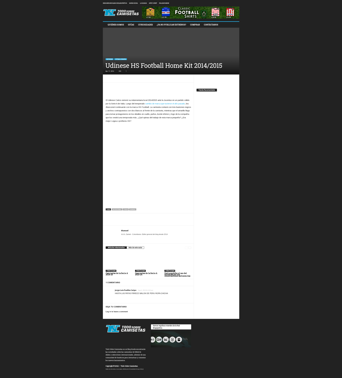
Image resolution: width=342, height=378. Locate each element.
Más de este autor (135, 248)
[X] (233, 3)
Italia (126, 209)
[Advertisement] (148, 91)
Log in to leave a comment (117, 312)
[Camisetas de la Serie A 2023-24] (148, 262)
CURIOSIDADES (145, 24)
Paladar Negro (164, 3)
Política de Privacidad (129, 369)
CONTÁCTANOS (211, 24)
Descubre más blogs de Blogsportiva (115, 3)
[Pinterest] (120, 78)
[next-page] (189, 247)
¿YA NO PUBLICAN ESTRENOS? (171, 24)
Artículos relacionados (116, 248)
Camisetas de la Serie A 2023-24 (146, 274)
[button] (235, 25)
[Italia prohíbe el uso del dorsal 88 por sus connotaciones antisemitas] (177, 262)
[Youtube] (237, 3)
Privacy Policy (139, 369)
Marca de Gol (133, 3)
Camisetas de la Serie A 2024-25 (117, 274)
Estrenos (109, 59)
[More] (133, 78)
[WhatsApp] (126, 78)
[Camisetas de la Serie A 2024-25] (119, 262)
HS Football (117, 209)
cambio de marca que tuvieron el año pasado (165, 103)
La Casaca (143, 3)
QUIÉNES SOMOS (116, 24)
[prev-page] (186, 247)
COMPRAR (195, 24)
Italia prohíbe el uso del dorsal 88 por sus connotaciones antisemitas (177, 274)
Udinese (132, 209)
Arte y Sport (153, 3)
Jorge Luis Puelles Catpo (125, 290)
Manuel (124, 230)
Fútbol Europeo (120, 59)
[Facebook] (224, 3)
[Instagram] (229, 3)
